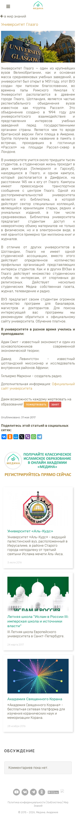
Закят (55, 404)
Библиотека (54, 802)
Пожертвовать (36, 404)
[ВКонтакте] (4, 436)
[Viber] (27, 436)
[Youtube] (16, 792)
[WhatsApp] (33, 436)
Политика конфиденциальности (26, 802)
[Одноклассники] (9, 436)
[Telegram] (39, 436)
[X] (21, 436)
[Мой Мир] (15, 436)
